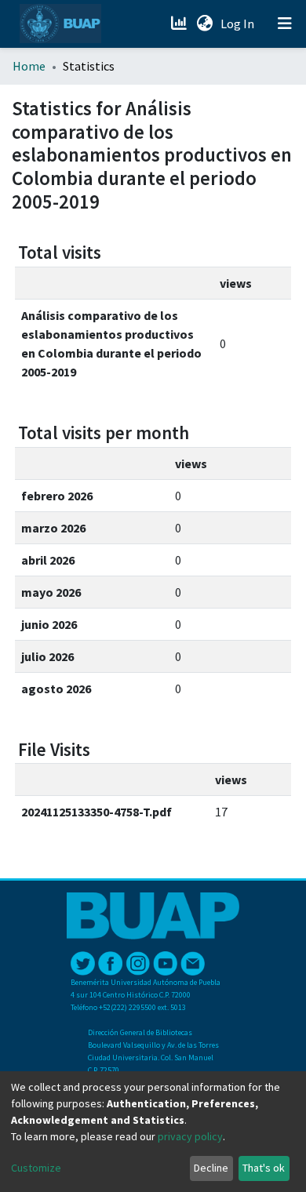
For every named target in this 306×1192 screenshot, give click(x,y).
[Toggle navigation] (285, 23)
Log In (238, 23)
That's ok (263, 1168)
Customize (36, 1168)
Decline (211, 1168)
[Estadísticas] (180, 23)
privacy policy (190, 1136)
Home (29, 66)
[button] (204, 23)
